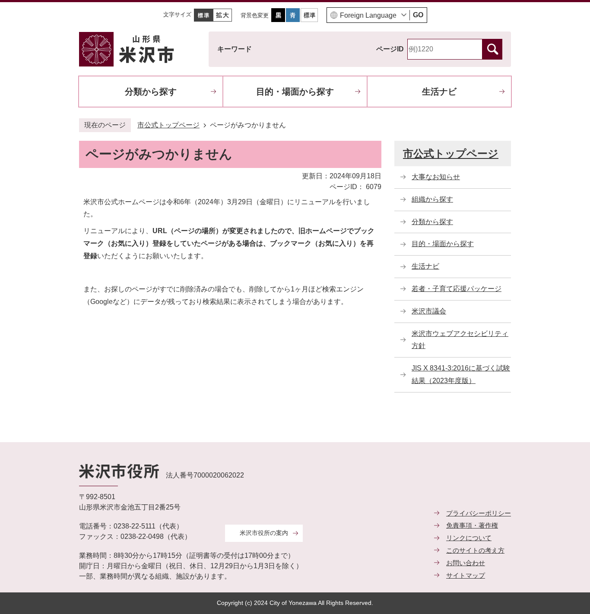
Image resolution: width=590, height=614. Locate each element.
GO (418, 15)
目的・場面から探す (295, 91)
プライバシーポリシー (478, 513)
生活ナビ (439, 91)
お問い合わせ (465, 563)
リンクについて (469, 537)
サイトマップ (465, 575)
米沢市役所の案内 (264, 532)
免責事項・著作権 (472, 525)
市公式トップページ (168, 125)
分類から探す (151, 91)
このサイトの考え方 (475, 550)
